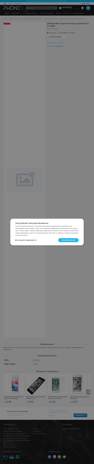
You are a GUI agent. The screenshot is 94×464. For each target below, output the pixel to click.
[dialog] (47, 232)
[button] (25, 240)
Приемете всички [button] (68, 240)
